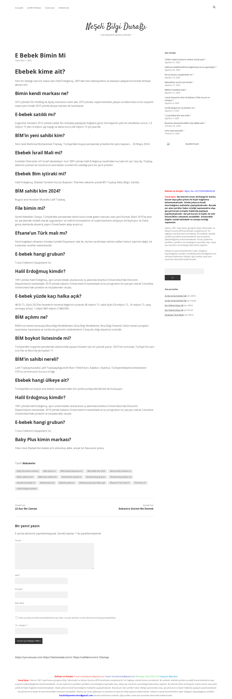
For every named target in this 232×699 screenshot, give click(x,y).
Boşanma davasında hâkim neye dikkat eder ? (185, 123)
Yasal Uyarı (50, 7)
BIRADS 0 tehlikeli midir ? (176, 90)
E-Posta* (19, 589)
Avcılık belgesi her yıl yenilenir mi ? (180, 108)
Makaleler (29, 463)
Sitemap (104, 657)
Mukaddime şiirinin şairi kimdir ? (179, 82)
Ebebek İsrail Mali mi (26, 482)
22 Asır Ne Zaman (26, 508)
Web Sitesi (19, 603)
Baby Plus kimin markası (27, 471)
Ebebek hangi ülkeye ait (120, 477)
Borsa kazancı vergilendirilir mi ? (179, 74)
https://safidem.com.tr (86, 657)
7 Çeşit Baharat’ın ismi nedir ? (178, 115)
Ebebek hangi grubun (95, 477)
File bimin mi (140, 482)
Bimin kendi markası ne (120, 471)
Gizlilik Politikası (34, 7)
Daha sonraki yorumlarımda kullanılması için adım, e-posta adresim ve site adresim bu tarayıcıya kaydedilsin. (67, 617)
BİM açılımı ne (49, 471)
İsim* (17, 575)
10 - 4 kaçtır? (21, 625)
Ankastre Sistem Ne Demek (136, 508)
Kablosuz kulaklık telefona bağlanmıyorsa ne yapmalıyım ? (190, 67)
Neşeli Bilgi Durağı (116, 27)
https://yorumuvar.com (28, 657)
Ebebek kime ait (47, 482)
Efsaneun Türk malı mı (119, 482)
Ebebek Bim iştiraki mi (71, 477)
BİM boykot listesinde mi (71, 471)
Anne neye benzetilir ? (174, 130)
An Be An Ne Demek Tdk (175, 296)
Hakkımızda (64, 7)
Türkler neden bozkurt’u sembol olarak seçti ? (185, 59)
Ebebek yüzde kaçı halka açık (92, 482)
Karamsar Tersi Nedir (174, 315)
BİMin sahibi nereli (25, 477)
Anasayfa (19, 7)
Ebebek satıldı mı (66, 482)
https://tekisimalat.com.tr (57, 657)
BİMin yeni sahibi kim (47, 477)
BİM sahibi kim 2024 (96, 471)
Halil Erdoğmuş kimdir (27, 488)
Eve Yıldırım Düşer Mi (174, 305)
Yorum (18, 540)
